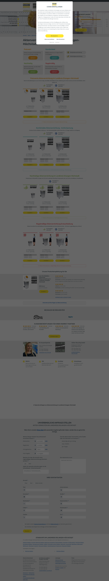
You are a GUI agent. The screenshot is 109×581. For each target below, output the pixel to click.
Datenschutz (52, 42)
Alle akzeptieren (54, 36)
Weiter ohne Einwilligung (49, 39)
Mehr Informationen (60, 39)
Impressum (57, 42)
